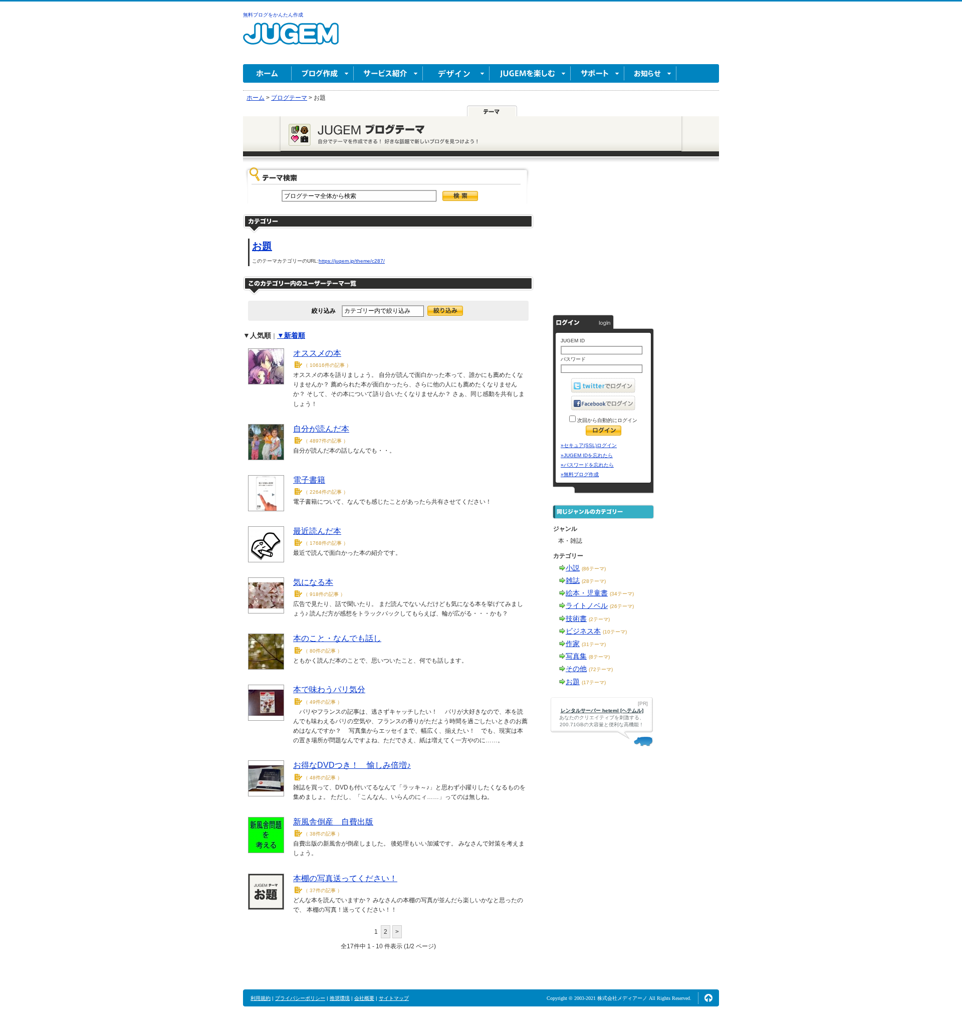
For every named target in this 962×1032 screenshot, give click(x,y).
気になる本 (313, 582)
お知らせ (650, 73)
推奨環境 (340, 998)
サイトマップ (394, 998)
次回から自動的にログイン (606, 420)
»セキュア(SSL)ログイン (589, 445)
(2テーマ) (599, 619)
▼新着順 (291, 335)
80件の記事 (323, 651)
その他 (576, 669)
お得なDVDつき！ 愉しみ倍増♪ (352, 765)
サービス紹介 (388, 73)
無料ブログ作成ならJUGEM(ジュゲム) (291, 39)
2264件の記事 (326, 492)
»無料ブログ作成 (580, 474)
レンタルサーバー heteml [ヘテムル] (602, 710)
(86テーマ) (594, 568)
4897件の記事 (326, 441)
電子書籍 (309, 480)
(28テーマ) (594, 581)
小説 (573, 568)
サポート (597, 73)
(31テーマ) (594, 644)
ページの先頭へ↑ (708, 997)
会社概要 (364, 998)
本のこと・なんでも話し (337, 638)
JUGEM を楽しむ (530, 73)
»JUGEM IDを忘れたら (587, 455)
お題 (262, 246)
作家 (573, 644)
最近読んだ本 (317, 531)
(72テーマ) (601, 669)
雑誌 (573, 580)
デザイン (456, 73)
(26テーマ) (622, 606)
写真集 (576, 656)
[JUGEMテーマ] (492, 111)
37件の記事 (323, 890)
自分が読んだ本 (321, 429)
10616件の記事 (327, 365)
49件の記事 (323, 702)
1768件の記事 (326, 543)
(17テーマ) (594, 682)
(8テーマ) (599, 657)
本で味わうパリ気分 (329, 689)
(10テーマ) (615, 632)
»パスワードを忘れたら (587, 465)
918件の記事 (324, 594)
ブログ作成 (323, 73)
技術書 (576, 618)
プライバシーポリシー (300, 998)
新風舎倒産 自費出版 (333, 821)
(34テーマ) (622, 593)
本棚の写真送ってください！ (345, 878)
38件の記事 (323, 834)
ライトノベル (587, 605)
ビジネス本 (583, 631)
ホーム (267, 73)
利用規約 (261, 998)
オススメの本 (317, 353)
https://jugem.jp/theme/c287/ (352, 261)
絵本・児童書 (587, 593)
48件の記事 (323, 777)
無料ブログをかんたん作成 (273, 15)
